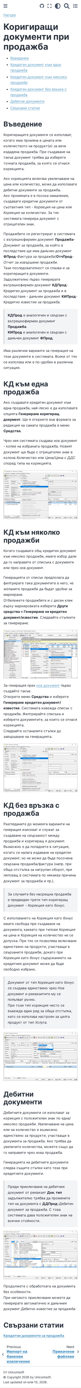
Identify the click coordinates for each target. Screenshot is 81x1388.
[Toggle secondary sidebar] (75, 6)
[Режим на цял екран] (49, 6)
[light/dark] (57, 6)
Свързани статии (25, 108)
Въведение (19, 58)
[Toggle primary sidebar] (5, 6)
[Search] (66, 6)
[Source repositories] (42, 6)
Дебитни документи (27, 101)
